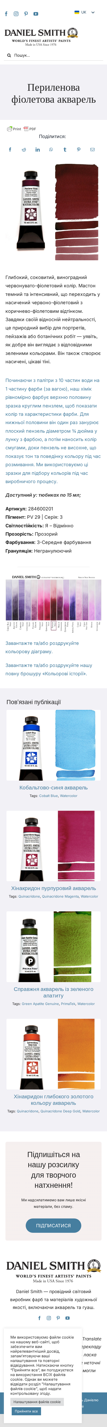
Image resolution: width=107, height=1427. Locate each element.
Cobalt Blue (48, 796)
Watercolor (68, 796)
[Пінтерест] (26, 13)
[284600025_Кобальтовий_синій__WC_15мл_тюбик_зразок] (53, 712)
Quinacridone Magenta (60, 896)
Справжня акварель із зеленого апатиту (53, 992)
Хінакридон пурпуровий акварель (53, 888)
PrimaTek (68, 1004)
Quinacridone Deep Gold (60, 1111)
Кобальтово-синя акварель (53, 787)
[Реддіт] (24, 149)
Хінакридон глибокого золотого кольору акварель (53, 1099)
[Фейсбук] (10, 149)
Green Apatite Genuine (40, 1004)
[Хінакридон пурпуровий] (53, 813)
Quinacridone (29, 896)
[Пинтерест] (78, 149)
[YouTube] (36, 13)
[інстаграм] (16, 13)
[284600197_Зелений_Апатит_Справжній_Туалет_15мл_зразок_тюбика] (53, 913)
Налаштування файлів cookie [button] (37, 1402)
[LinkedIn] (37, 149)
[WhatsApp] (51, 149)
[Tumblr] (65, 149)
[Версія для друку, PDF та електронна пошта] (21, 129)
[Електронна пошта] (92, 149)
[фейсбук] (6, 13)
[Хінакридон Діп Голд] (53, 1021)
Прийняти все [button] (26, 1411)
